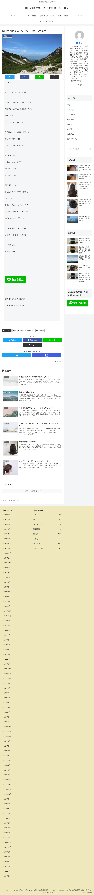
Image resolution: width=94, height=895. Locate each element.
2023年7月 (6, 693)
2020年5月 (6, 876)
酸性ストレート (30, 330)
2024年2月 (6, 659)
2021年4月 (6, 823)
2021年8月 (6, 804)
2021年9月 (6, 799)
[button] (90, 149)
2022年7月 (6, 751)
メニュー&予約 (18, 890)
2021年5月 (6, 818)
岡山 (15, 330)
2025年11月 (7, 558)
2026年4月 (6, 534)
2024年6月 (6, 640)
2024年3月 (6, 654)
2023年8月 (6, 688)
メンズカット (72, 115)
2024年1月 (6, 664)
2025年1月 (6, 606)
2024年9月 (6, 625)
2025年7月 (6, 577)
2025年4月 (6, 592)
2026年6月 (6, 524)
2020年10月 (7, 852)
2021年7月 (6, 809)
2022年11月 (7, 731)
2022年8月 (6, 746)
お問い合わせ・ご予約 (31, 890)
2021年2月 (6, 833)
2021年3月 (6, 828)
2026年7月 (6, 519)
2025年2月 (6, 601)
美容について (7, 330)
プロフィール (8, 890)
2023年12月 (7, 669)
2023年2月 (6, 717)
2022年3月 (6, 770)
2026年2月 (6, 543)
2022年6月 (6, 755)
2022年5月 (6, 760)
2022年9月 (6, 741)
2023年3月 (6, 712)
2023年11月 (7, 674)
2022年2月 (6, 775)
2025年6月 (6, 582)
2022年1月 (6, 780)
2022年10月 (7, 736)
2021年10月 (7, 794)
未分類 (69, 129)
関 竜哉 (79, 43)
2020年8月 (6, 862)
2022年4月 (6, 765)
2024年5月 (6, 645)
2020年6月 (6, 871)
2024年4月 (6, 650)
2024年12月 (7, 611)
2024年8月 (6, 630)
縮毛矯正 (21, 330)
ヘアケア (70, 110)
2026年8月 (6, 515)
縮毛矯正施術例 (43, 890)
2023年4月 (6, 707)
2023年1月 (6, 722)
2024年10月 (7, 621)
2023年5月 (6, 703)
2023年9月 (6, 683)
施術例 (69, 124)
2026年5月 (6, 529)
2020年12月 (7, 842)
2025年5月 (6, 587)
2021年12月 (7, 784)
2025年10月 (7, 563)
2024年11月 (7, 616)
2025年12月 (7, 553)
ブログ (69, 105)
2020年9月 (6, 857)
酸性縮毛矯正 (40, 330)
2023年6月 (6, 698)
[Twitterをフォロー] (16, 355)
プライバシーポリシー (49, 892)
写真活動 (70, 119)
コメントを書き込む (32, 491)
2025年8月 (6, 572)
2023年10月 (7, 678)
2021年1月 (6, 837)
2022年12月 (7, 727)
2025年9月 (6, 568)
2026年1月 (6, 548)
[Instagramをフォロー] (46, 355)
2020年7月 (6, 866)
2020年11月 (7, 847)
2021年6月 (6, 813)
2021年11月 (7, 789)
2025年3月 (6, 597)
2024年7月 (6, 635)
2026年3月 (6, 539)
